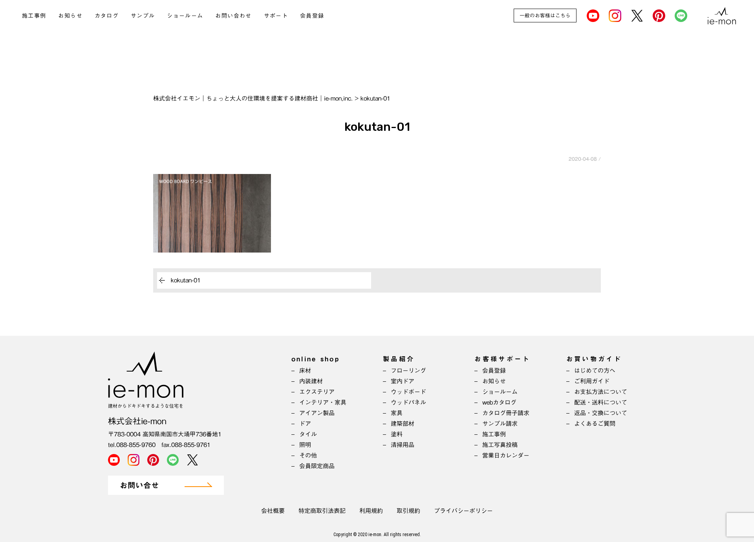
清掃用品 (402, 445)
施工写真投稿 (500, 445)
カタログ (107, 15)
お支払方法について (600, 392)
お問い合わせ (233, 15)
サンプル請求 (500, 424)
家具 (397, 413)
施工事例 (34, 15)
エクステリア (317, 392)
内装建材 (311, 381)
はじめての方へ (594, 371)
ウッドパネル (408, 402)
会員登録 (312, 15)
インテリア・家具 (322, 402)
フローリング (408, 371)
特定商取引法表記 (322, 511)
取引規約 (408, 511)
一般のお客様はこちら (545, 15)
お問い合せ (139, 485)
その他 (308, 455)
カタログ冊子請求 (505, 413)
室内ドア (402, 381)
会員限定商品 (317, 466)
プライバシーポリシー (463, 511)
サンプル (143, 15)
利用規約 (371, 511)
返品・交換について (600, 413)
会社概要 (273, 511)
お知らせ (70, 15)
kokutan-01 (186, 280)
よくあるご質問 (594, 424)
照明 (305, 445)
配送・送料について (600, 402)
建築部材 (402, 424)
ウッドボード (408, 392)
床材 (305, 371)
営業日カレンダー (505, 455)
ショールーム (185, 15)
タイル (308, 434)
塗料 (397, 434)
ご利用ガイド (591, 381)
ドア (305, 424)
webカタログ (499, 402)
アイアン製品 (317, 413)
